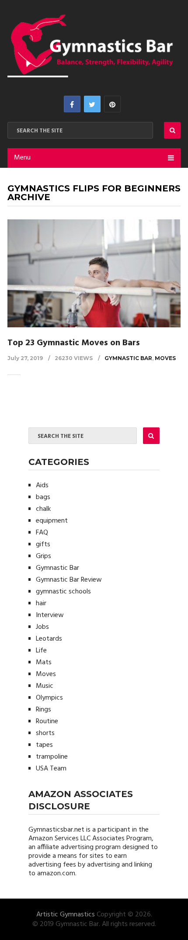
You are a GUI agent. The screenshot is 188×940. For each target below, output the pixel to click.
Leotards (49, 639)
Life (41, 650)
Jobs (42, 627)
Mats (44, 662)
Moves (165, 358)
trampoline (52, 757)
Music (44, 686)
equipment (52, 521)
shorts (45, 733)
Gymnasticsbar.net (56, 830)
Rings (43, 709)
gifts (43, 544)
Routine (47, 721)
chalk (43, 509)
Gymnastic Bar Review (69, 580)
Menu (22, 157)
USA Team (51, 768)
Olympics (49, 698)
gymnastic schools (63, 591)
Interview (50, 615)
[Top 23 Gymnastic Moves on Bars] (94, 273)
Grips (43, 556)
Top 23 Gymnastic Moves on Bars (73, 343)
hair (41, 603)
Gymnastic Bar (128, 358)
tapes (44, 745)
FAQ (42, 532)
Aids (42, 485)
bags (43, 497)
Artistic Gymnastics (65, 914)
